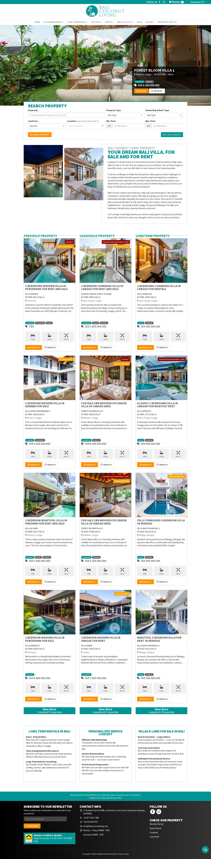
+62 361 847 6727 (90, 821)
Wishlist (177, 2)
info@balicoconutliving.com (95, 826)
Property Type (113, 110)
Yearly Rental (155, 828)
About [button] (109, 22)
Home (37, 22)
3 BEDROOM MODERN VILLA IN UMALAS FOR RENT (100, 639)
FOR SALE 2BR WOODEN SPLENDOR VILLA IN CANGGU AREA (104, 404)
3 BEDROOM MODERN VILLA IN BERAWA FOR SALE (44, 404)
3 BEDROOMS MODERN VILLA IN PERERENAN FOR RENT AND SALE (46, 287)
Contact (149, 22)
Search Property (40, 134)
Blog (139, 22)
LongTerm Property (153, 236)
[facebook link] (159, 2)
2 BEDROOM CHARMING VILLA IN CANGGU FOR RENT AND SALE (102, 287)
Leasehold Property (97, 236)
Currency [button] (197, 2)
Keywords (33, 110)
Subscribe (33, 826)
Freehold (30, 323)
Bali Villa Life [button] (124, 22)
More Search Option (171, 134)
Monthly (149, 82)
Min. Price (111, 121)
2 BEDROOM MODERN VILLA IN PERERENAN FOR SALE (44, 639)
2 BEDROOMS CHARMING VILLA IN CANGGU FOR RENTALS (159, 287)
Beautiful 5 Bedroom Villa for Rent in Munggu (159, 639)
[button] (125, 115)
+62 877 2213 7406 (91, 817)
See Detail (141, 91)
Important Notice (167, 22)
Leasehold (139, 82)
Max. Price (150, 121)
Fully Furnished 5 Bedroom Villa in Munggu (161, 521)
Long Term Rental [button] (77, 22)
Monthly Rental (156, 824)
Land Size (33, 121)
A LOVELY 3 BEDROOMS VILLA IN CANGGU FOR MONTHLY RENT (157, 404)
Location (83, 121)
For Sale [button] (96, 22)
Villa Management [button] (53, 22)
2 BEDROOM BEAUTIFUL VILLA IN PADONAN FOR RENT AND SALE (46, 521)
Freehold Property (40, 236)
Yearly (158, 82)
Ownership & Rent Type (157, 110)
